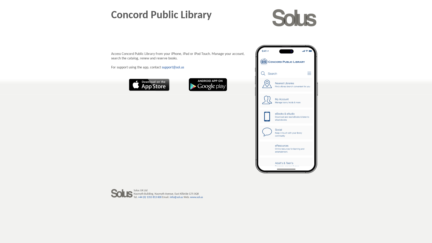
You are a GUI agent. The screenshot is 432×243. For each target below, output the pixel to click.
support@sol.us (173, 67)
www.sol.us (196, 197)
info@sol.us (176, 197)
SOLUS (294, 18)
